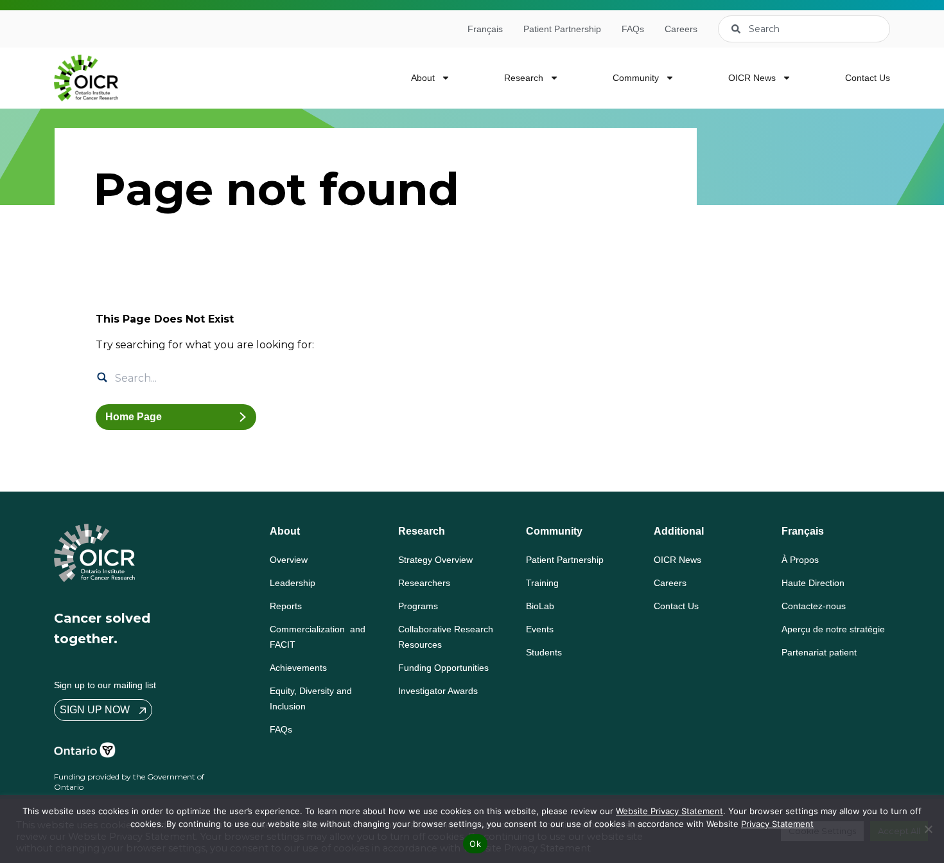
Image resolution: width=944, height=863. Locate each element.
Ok (475, 844)
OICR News (752, 78)
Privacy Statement (777, 824)
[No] (928, 829)
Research (523, 78)
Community (636, 78)
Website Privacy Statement (669, 811)
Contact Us (867, 78)
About (423, 78)
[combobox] (804, 28)
